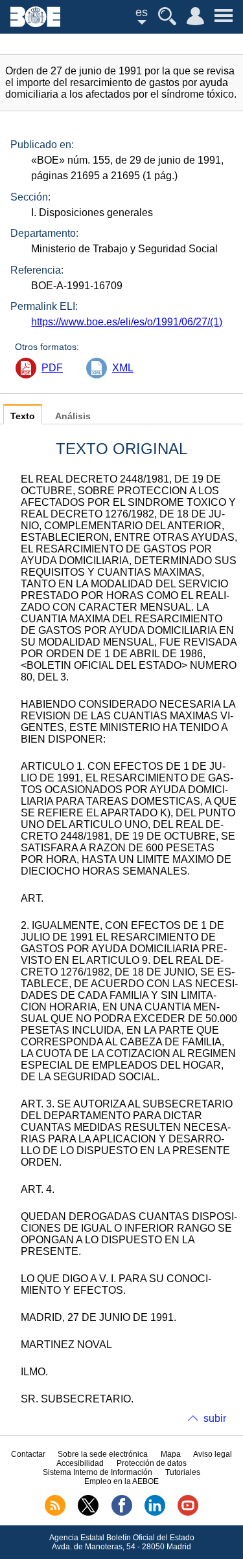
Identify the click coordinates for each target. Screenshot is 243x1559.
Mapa (171, 1454)
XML (122, 367)
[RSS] (55, 1513)
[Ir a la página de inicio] (35, 23)
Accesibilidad (80, 1463)
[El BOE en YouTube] (188, 1513)
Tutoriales (182, 1472)
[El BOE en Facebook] (121, 1513)
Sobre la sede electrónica (103, 1454)
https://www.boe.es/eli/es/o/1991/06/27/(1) (126, 321)
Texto (22, 416)
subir (214, 1418)
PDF (52, 367)
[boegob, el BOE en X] (88, 1513)
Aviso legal (212, 1454)
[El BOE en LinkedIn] (155, 1513)
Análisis (73, 416)
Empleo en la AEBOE (121, 1481)
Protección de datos (152, 1463)
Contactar (28, 1454)
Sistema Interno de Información (97, 1472)
